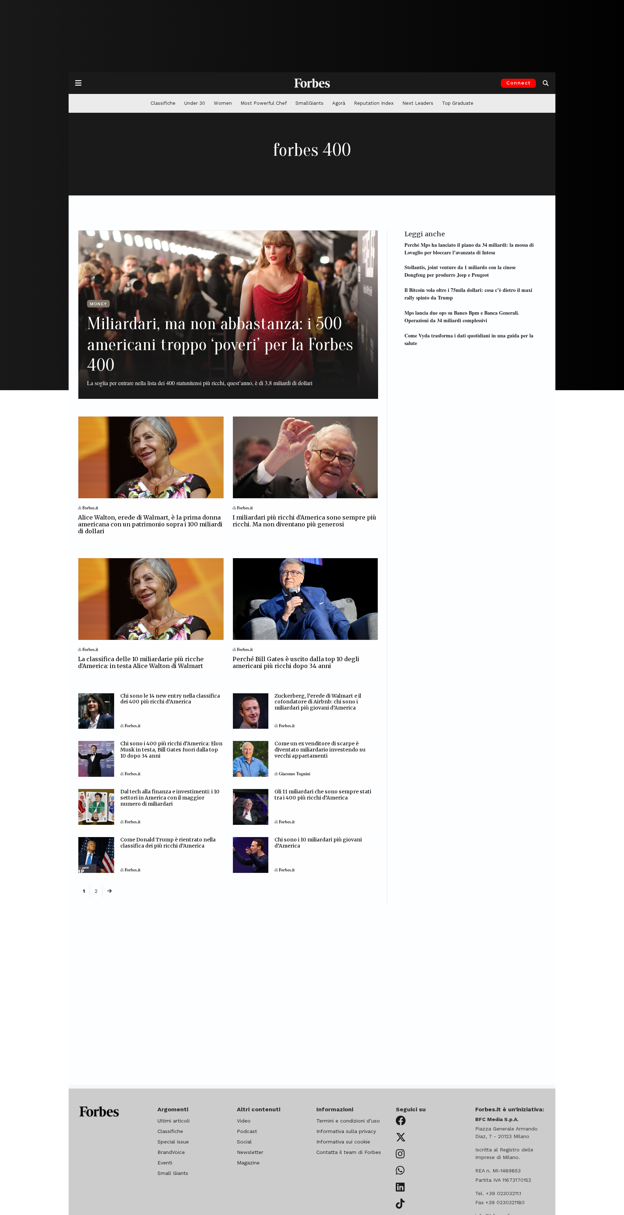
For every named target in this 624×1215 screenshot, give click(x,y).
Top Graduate (457, 103)
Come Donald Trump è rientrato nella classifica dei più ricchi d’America (168, 842)
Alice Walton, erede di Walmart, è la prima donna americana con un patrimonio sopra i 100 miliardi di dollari (150, 524)
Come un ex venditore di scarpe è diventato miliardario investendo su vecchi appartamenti (319, 749)
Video (244, 1121)
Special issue (173, 1142)
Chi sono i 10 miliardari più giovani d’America (318, 842)
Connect (518, 83)
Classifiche (163, 103)
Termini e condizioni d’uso (348, 1121)
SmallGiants (309, 103)
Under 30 (194, 103)
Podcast (247, 1131)
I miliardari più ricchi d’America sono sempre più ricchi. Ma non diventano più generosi (304, 521)
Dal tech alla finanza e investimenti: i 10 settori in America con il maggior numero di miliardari (170, 797)
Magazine (248, 1163)
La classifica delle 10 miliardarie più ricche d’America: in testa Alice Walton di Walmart (141, 662)
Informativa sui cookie (343, 1142)
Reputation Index (374, 103)
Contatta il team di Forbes (348, 1152)
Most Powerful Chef (263, 103)
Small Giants (172, 1173)
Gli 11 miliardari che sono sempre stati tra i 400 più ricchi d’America (322, 794)
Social (244, 1142)
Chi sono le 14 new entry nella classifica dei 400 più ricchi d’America (170, 699)
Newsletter (250, 1152)
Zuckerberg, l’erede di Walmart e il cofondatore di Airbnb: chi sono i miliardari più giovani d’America (317, 702)
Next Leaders (417, 103)
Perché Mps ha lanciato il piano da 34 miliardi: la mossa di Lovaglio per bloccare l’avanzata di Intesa (469, 248)
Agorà (338, 103)
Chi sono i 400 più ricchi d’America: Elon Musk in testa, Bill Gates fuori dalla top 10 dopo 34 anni (171, 749)
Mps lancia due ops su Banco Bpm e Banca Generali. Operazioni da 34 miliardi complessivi (461, 316)
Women (223, 103)
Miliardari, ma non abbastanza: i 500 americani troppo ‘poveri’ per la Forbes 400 (220, 344)
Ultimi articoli (173, 1121)
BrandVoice (171, 1152)
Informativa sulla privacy (346, 1131)
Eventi (164, 1163)
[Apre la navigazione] (78, 83)
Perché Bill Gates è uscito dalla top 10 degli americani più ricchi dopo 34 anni (296, 662)
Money (98, 303)
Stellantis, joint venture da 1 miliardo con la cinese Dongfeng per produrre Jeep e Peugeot (460, 271)
